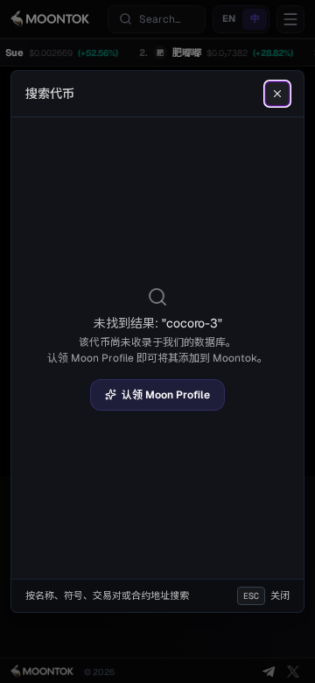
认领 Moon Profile (166, 395)
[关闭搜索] (277, 93)
